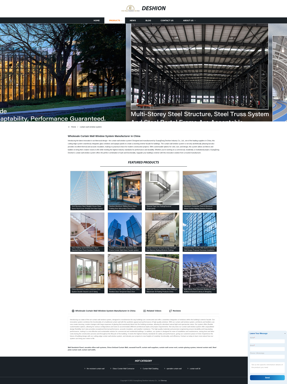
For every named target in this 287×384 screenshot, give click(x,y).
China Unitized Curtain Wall (117, 347)
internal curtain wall (204, 347)
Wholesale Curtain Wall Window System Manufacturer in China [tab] (105, 311)
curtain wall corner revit (168, 347)
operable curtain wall (174, 369)
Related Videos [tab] (154, 311)
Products (114, 20)
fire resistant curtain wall (95, 369)
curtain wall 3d (195, 369)
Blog (148, 20)
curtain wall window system (91, 127)
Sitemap (164, 380)
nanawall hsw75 (135, 347)
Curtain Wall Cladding (150, 369)
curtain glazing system (187, 347)
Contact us (167, 20)
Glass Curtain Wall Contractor (123, 369)
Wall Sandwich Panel (76, 347)
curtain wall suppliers (150, 347)
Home (97, 20)
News (133, 20)
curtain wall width (88, 350)
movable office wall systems (95, 347)
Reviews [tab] (177, 311)
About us (188, 20)
